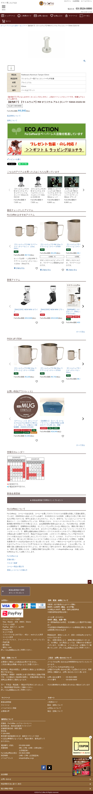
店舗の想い (11, 559)
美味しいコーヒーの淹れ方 (17, 570)
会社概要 (4, 774)
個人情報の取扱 (7, 789)
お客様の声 (5, 711)
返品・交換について (9, 658)
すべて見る (80, 332)
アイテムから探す (12, 26)
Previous (9, 190)
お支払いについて (54, 708)
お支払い (4, 600)
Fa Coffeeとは (12, 556)
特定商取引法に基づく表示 (11, 784)
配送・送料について (55, 705)
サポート (51, 698)
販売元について (7, 719)
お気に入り (58, 16)
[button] (10, 246)
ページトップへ (90, 582)
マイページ (73, 16)
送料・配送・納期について (58, 600)
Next (83, 190)
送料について (12, 120)
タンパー (23, 26)
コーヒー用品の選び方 (15, 566)
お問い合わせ (43, 16)
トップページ (10, 16)
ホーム (3, 26)
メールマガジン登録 (8, 708)
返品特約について (14, 116)
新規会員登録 (6, 702)
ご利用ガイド (26, 16)
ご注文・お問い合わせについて (60, 658)
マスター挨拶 (12, 563)
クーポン (86, 16)
